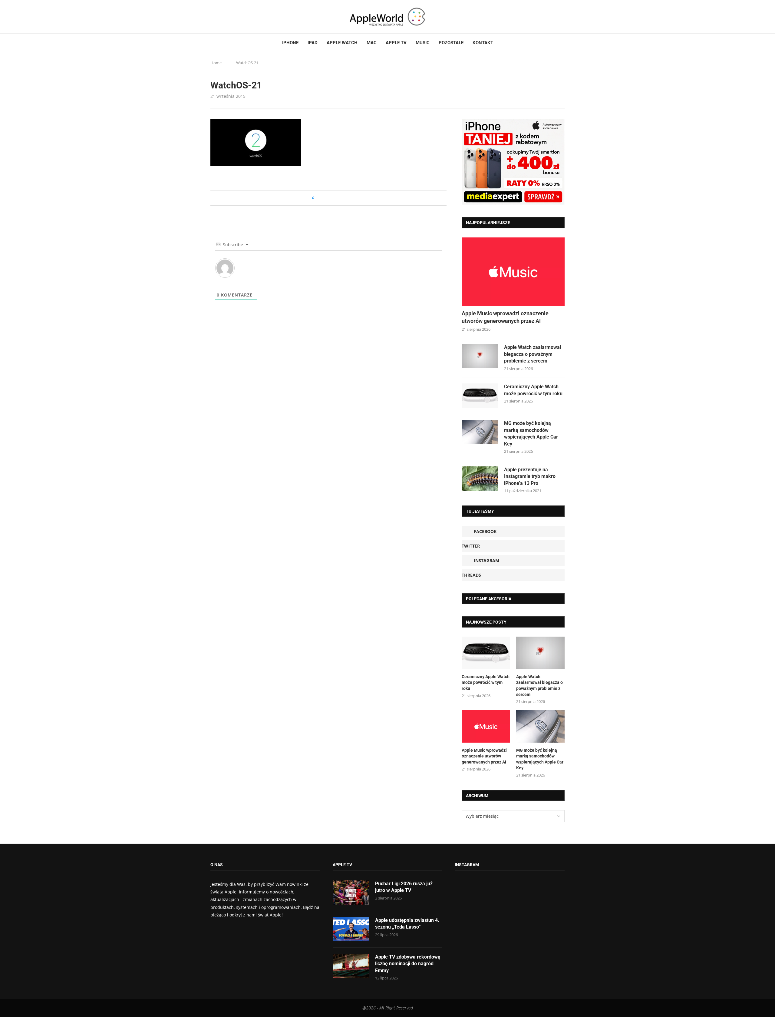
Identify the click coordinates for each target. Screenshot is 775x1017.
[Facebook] (212, 17)
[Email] (243, 17)
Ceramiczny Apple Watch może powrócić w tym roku (533, 390)
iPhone (290, 42)
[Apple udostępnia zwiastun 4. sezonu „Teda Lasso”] (351, 929)
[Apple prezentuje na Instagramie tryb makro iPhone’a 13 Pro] (480, 478)
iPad (313, 42)
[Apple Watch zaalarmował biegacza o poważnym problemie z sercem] (480, 356)
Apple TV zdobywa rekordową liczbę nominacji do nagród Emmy (407, 963)
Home (216, 62)
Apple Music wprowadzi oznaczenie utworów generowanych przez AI (505, 317)
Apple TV (396, 42)
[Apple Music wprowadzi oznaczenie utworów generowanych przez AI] (513, 271)
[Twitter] (218, 17)
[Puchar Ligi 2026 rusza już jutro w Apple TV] (351, 892)
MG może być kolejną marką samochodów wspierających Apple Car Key (531, 433)
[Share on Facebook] (324, 198)
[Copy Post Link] (332, 198)
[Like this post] (317, 198)
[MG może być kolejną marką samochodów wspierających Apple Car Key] (480, 432)
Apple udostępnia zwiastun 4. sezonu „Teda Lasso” (407, 923)
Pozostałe (451, 42)
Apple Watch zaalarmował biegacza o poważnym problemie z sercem (532, 354)
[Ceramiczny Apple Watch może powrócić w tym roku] (480, 395)
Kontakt (483, 42)
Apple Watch (342, 42)
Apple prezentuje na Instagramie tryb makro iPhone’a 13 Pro (530, 476)
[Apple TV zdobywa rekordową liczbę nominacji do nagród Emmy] (351, 966)
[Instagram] (224, 17)
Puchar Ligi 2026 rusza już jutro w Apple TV (404, 887)
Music (423, 42)
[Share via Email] (340, 198)
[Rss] (235, 17)
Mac (372, 42)
